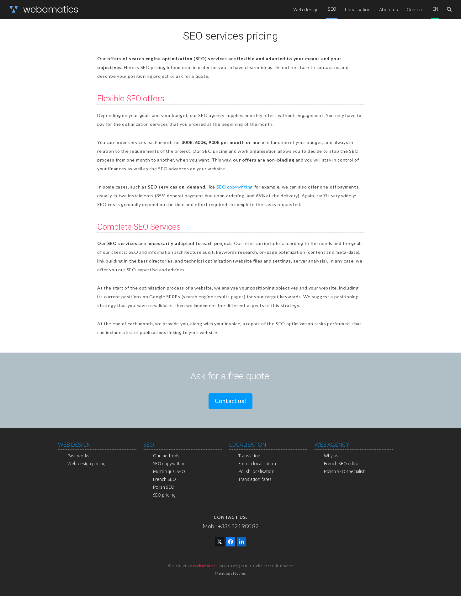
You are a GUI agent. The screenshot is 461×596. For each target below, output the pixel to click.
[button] (449, 9)
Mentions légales (230, 573)
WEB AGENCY (332, 444)
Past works (78, 455)
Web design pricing (86, 463)
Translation (249, 455)
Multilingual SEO (169, 471)
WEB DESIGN (74, 444)
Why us (331, 455)
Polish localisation (256, 471)
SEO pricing (164, 495)
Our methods (166, 455)
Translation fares (255, 479)
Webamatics (204, 565)
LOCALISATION (247, 444)
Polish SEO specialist (344, 471)
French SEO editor (342, 463)
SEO (149, 444)
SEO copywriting (235, 186)
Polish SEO (163, 487)
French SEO (164, 479)
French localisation (257, 463)
